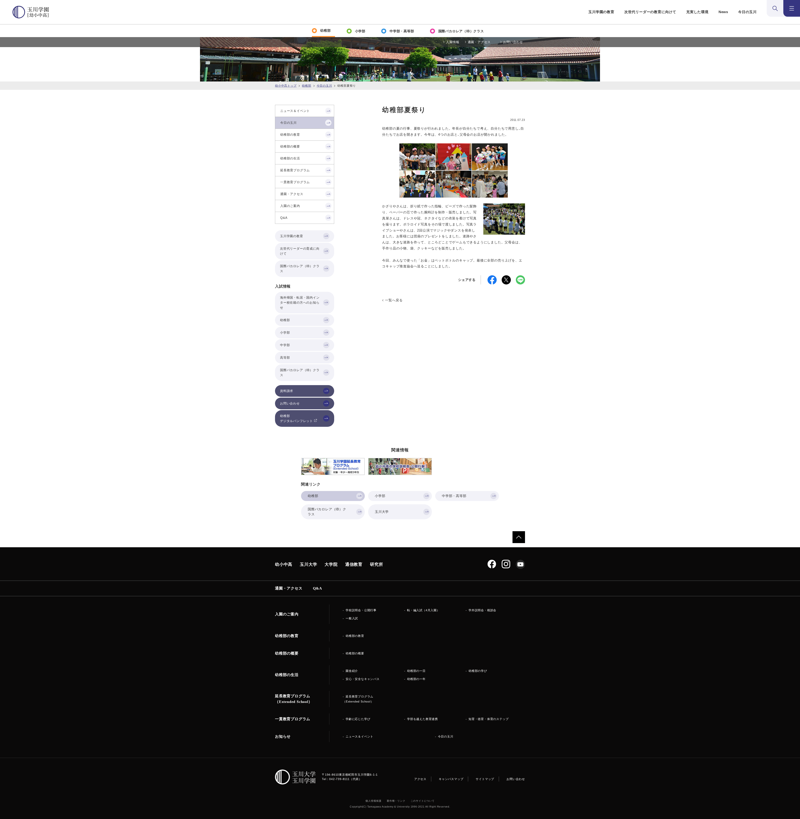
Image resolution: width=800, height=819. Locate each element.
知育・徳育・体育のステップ (489, 719)
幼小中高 (283, 564)
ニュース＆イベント (359, 736)
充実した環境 (697, 12)
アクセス (420, 779)
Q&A (317, 588)
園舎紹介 (352, 670)
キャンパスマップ (451, 779)
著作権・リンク (396, 800)
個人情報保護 (373, 800)
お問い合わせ (513, 42)
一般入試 (352, 618)
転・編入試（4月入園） (423, 610)
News (723, 12)
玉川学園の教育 (601, 12)
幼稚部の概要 (355, 653)
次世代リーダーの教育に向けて (650, 12)
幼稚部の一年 (416, 679)
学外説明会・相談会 (482, 610)
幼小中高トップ (286, 85)
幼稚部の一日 (416, 670)
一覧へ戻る (393, 300)
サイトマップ (485, 779)
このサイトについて (423, 800)
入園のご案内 (287, 614)
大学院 (331, 564)
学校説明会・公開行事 (361, 610)
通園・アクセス (479, 42)
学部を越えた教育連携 (422, 719)
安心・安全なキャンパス (363, 679)
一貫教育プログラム (292, 719)
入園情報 (452, 42)
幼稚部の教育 (355, 635)
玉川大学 (308, 564)
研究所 (376, 564)
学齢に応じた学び (358, 719)
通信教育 (353, 564)
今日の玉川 (747, 12)
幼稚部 (306, 85)
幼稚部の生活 (287, 675)
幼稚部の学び (478, 670)
